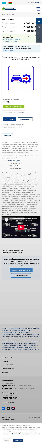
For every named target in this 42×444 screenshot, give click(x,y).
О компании (6, 372)
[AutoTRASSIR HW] (21, 79)
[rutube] (13, 408)
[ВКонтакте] (3, 408)
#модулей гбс (34, 345)
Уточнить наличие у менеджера (14, 112)
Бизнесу (5, 361)
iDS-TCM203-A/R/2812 (14, 161)
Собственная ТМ (8, 365)
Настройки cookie (34, 417)
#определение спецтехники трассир (12, 336)
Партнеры (5, 357)
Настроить (6, 440)
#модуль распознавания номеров (12, 343)
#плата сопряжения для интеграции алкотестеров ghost (19, 347)
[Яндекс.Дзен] (8, 408)
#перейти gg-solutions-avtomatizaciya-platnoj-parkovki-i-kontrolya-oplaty (21, 328)
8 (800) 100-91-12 (32, 23)
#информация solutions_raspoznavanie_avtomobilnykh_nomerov (21, 341)
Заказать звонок (8, 402)
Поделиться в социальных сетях (12, 127)
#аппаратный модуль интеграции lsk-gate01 (15, 345)
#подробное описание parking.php (20, 330)
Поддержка (6, 368)
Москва (37, 2)
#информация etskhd (30, 343)
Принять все (18, 440)
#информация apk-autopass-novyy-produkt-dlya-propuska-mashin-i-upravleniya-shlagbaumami (21, 349)
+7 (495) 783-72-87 (31, 27)
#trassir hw (5, 330)
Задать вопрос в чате (10, 41)
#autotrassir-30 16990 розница (11, 334)
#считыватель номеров (32, 336)
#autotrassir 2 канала (24, 332)
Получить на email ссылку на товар (13, 124)
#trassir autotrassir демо (9, 332)
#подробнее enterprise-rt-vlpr (30, 334)
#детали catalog (7, 339)
